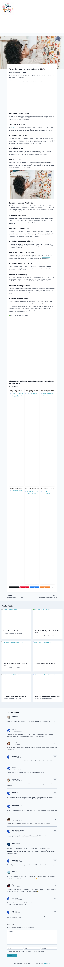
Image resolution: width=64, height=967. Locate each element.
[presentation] (16, 618)
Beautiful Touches (17, 830)
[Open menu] (61, 8)
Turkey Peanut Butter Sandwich (13, 631)
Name (10, 948)
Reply (55, 716)
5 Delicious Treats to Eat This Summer (15, 696)
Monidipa (14, 843)
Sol (12, 819)
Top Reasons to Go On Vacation (15, 596)
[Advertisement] (32, 23)
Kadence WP (47, 963)
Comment (11, 931)
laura (13, 911)
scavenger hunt (46, 257)
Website (44, 948)
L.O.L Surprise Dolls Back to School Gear (47, 696)
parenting (11, 66)
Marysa (14, 898)
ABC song (13, 127)
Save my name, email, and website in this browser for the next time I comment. (26, 951)
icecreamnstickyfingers (15, 72)
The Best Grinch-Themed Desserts (45, 663)
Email (26, 948)
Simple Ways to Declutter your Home (47, 596)
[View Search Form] (61, 1)
